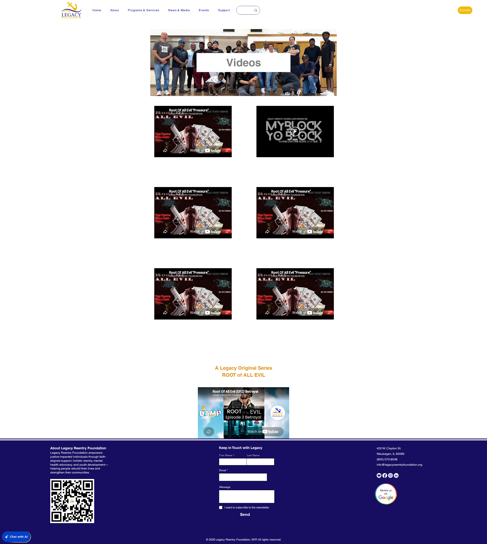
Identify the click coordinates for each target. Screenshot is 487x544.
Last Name (253, 455)
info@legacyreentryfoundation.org (399, 464)
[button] (114, 10)
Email (222, 470)
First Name (225, 455)
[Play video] (295, 131)
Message (224, 487)
